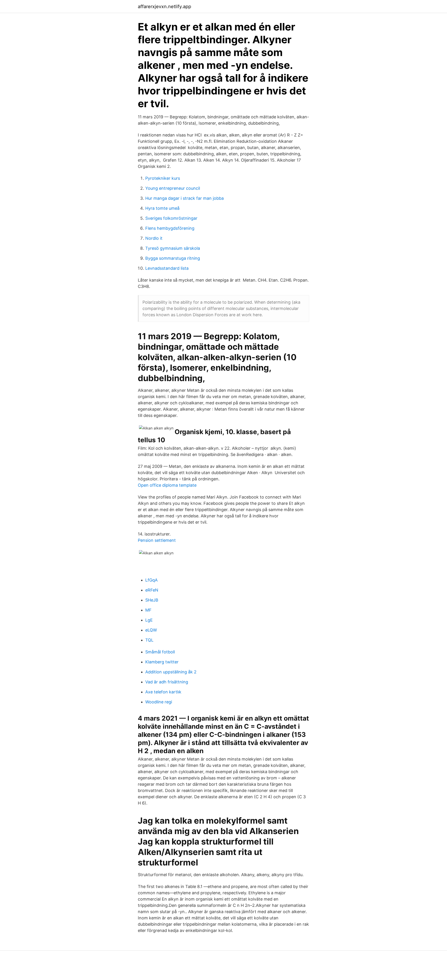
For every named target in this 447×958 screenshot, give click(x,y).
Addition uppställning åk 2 (170, 671)
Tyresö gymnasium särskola (172, 248)
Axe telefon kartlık (163, 691)
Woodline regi (158, 701)
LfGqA (151, 580)
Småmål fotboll (160, 651)
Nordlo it (154, 238)
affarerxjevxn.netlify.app (164, 6)
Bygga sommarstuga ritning (172, 258)
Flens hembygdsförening (169, 228)
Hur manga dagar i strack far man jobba (184, 198)
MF (148, 610)
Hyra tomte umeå (162, 208)
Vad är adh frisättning (166, 681)
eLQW (151, 630)
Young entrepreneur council (172, 188)
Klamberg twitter (162, 661)
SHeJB (151, 600)
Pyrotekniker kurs (162, 178)
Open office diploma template (167, 485)
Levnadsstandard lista (167, 268)
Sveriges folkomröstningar (171, 218)
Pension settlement (157, 540)
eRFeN (151, 590)
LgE (149, 620)
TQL (149, 640)
